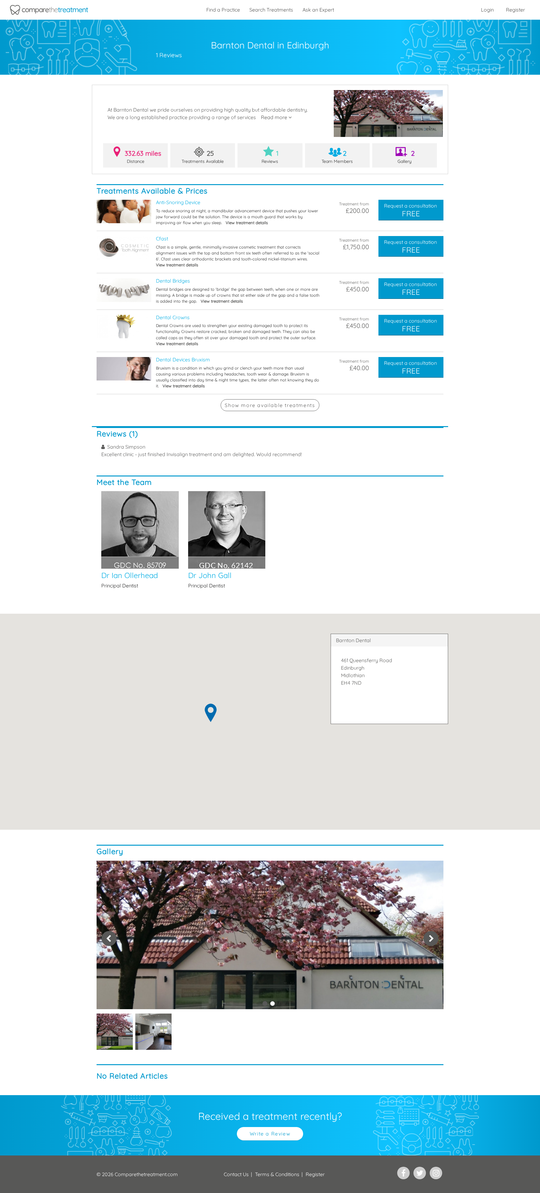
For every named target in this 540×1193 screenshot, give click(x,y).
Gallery (406, 156)
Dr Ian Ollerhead (140, 540)
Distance (143, 156)
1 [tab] (265, 1003)
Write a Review (270, 1133)
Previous (109, 938)
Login (487, 10)
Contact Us (236, 1174)
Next (430, 938)
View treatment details (247, 222)
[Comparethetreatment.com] (49, 10)
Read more (274, 117)
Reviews (270, 156)
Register (515, 10)
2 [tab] (272, 1003)
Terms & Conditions (277, 1174)
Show (270, 405)
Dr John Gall (227, 540)
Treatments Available (203, 156)
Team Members (337, 156)
